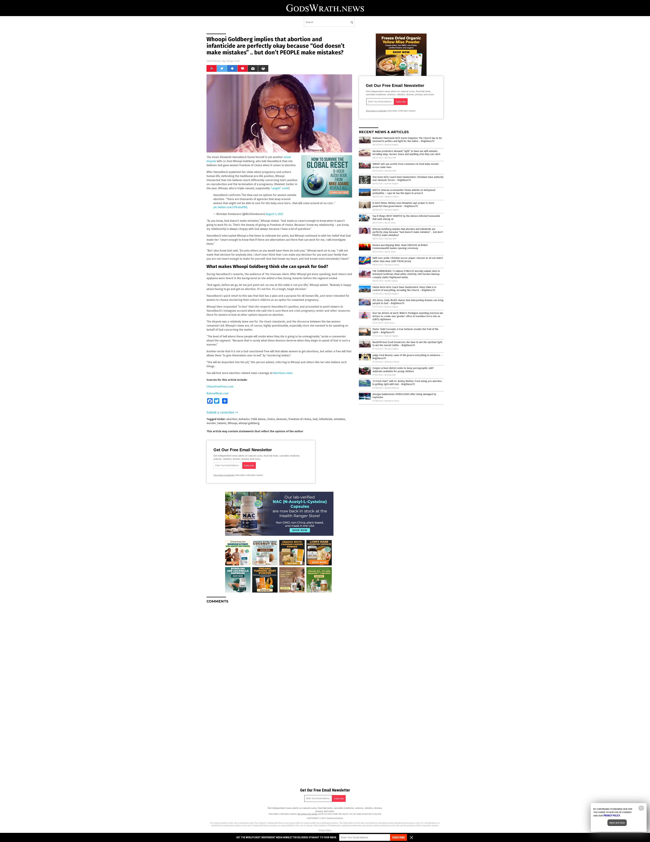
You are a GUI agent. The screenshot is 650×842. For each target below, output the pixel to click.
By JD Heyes (390, 323)
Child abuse (258, 419)
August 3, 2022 (274, 214)
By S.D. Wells (390, 223)
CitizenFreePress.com (220, 386)
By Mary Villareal (392, 388)
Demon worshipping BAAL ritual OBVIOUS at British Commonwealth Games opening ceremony (400, 247)
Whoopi (232, 423)
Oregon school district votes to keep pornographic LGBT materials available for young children (403, 370)
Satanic (221, 423)
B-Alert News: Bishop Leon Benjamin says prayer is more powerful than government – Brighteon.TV (403, 204)
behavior (244, 419)
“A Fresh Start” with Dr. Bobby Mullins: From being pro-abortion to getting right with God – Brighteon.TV (407, 383)
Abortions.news (282, 373)
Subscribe (398, 837)
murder (211, 423)
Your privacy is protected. (223, 475)
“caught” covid (279, 188)
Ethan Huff (233, 61)
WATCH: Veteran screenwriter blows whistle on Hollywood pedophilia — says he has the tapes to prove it (403, 192)
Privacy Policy (325, 830)
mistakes (339, 419)
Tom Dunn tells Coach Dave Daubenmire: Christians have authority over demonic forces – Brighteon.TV (407, 179)
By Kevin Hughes (391, 145)
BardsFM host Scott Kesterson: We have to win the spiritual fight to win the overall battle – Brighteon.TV (407, 344)
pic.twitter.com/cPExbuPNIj (230, 207)
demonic (281, 419)
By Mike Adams (391, 281)
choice (271, 419)
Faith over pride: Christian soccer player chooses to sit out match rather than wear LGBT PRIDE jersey (407, 260)
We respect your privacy (307, 814)
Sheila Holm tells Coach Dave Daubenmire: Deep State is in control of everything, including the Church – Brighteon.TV (404, 289)
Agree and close (617, 822)
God (315, 419)
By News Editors (392, 197)
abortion (231, 419)
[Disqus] (279, 648)
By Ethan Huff (390, 158)
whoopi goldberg (249, 423)
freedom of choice (299, 419)
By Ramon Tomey (392, 265)
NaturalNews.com (218, 393)
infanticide (325, 419)
